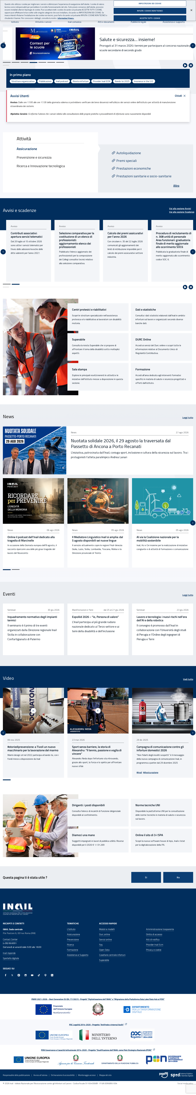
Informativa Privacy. (66, 18)
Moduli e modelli (107, 929)
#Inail (74, 772)
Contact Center (10, 939)
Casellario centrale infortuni (112, 955)
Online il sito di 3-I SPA (149, 835)
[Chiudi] (191, 10)
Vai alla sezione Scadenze (181, 212)
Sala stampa (79, 369)
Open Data (104, 949)
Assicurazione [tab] (27, 148)
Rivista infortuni (80, 81)
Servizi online (105, 939)
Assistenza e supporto (174, 22)
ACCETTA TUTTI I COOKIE (150, 18)
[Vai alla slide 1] (7, 62)
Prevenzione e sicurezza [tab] (34, 157)
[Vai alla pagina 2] (16, 284)
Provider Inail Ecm (154, 944)
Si (146, 877)
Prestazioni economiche (133, 168)
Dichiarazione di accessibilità (62, 1075)
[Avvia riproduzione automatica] (185, 65)
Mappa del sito (105, 1075)
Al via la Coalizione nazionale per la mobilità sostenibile (158, 538)
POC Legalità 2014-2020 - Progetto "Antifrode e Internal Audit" (96, 1024)
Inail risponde (9, 953)
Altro (176, 185)
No (178, 877)
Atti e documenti (106, 22)
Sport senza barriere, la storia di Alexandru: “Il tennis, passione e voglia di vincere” (32, 750)
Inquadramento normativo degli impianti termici (32, 618)
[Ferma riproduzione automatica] (191, 65)
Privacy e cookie (153, 949)
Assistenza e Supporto (77, 955)
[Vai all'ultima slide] (3, 732)
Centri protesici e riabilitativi (89, 309)
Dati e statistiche (145, 309)
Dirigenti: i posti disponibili (88, 805)
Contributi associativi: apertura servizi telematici (23, 234)
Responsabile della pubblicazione (16, 1075)
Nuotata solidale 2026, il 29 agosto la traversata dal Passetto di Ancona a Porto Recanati (121, 443)
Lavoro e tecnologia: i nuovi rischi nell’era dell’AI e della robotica (162, 618)
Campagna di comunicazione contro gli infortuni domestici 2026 (95, 748)
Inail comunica (74, 22)
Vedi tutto (188, 679)
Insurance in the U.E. (143, 81)
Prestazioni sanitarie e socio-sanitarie (143, 176)
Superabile (78, 339)
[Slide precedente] (3, 45)
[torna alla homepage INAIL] (18, 909)
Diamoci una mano (83, 835)
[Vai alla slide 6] (51, 62)
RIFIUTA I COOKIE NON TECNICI (150, 10)
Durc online (104, 934)
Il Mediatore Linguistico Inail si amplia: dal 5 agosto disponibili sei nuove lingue (97, 538)
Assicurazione (73, 934)
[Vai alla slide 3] (24, 62)
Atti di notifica (152, 939)
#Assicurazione (86, 772)
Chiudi (178, 95)
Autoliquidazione (128, 152)
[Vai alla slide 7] (60, 62)
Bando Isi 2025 (122, 81)
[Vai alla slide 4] (33, 62)
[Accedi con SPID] (182, 1075)
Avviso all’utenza (40, 1075)
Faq (100, 944)
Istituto (15, 22)
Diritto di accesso (154, 934)
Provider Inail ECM (101, 81)
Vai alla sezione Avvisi (180, 208)
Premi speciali (126, 160)
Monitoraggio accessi (87, 1075)
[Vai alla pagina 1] (7, 569)
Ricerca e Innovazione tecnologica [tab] (41, 165)
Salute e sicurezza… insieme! (114, 39)
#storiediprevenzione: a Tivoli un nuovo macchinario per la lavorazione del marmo (162, 748)
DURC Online (143, 339)
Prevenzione (73, 939)
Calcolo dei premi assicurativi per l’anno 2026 (122, 234)
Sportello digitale (11, 958)
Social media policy (185, 1083)
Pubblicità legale (138, 22)
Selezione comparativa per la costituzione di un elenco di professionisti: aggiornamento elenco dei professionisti (73, 240)
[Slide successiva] (192, 45)
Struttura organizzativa (22, 81)
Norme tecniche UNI (147, 805)
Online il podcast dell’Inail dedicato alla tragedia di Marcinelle (31, 538)
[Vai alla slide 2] (16, 62)
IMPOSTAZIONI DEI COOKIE (150, 3)
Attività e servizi (43, 22)
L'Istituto (71, 929)
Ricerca (70, 944)
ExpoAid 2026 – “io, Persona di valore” (95, 617)
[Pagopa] (163, 1075)
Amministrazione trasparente (160, 929)
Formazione (142, 369)
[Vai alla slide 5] (42, 62)
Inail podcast (62, 81)
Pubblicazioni (45, 81)
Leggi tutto (187, 417)
